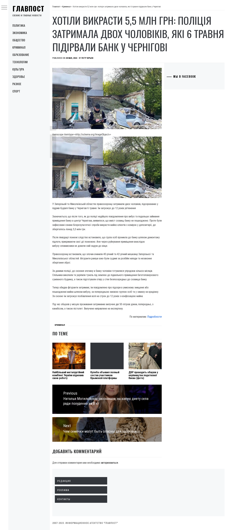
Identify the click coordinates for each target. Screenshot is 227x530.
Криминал (19, 47)
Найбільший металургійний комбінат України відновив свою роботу (68, 375)
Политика (18, 26)
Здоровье (18, 77)
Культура (18, 69)
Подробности (154, 316)
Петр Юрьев (87, 58)
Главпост (28, 8)
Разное (16, 84)
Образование (20, 55)
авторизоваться (109, 462)
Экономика (19, 33)
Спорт (16, 91)
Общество (18, 40)
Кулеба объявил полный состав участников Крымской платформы (104, 375)
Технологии (20, 62)
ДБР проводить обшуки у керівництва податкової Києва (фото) (143, 375)
